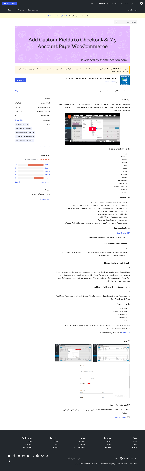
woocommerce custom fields (24, 140)
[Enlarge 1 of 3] (127, 347)
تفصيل (125, 91)
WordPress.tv (79, 447)
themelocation (110, 82)
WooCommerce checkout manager (24, 136)
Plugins (108, 444)
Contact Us (125, 333)
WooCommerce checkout (23, 128)
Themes (108, 441)
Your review (45, 182)
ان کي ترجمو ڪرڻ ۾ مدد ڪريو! (57, 15)
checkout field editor (22, 124)
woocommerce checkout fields (25, 132)
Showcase (107, 438)
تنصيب (108, 91)
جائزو (117, 91)
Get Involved (54, 438)
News (135, 441)
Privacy (134, 447)
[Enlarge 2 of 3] (89, 347)
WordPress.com (26, 438)
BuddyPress (27, 447)
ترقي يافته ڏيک (45, 146)
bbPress (28, 444)
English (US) (19, 120)
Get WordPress (9, 3)
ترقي (100, 91)
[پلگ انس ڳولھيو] (116, 22)
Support (82, 441)
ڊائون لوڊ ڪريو (21, 80)
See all (17, 182)
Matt (30, 441)
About (135, 438)
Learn (83, 438)
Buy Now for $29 (123, 233)
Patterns (108, 447)
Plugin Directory (132, 10)
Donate (55, 444)
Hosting (134, 444)
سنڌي (116, 458)
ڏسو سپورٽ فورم (44, 199)
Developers (81, 444)
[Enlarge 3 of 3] (127, 366)
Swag (55, 447)
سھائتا (17, 91)
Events (56, 441)
